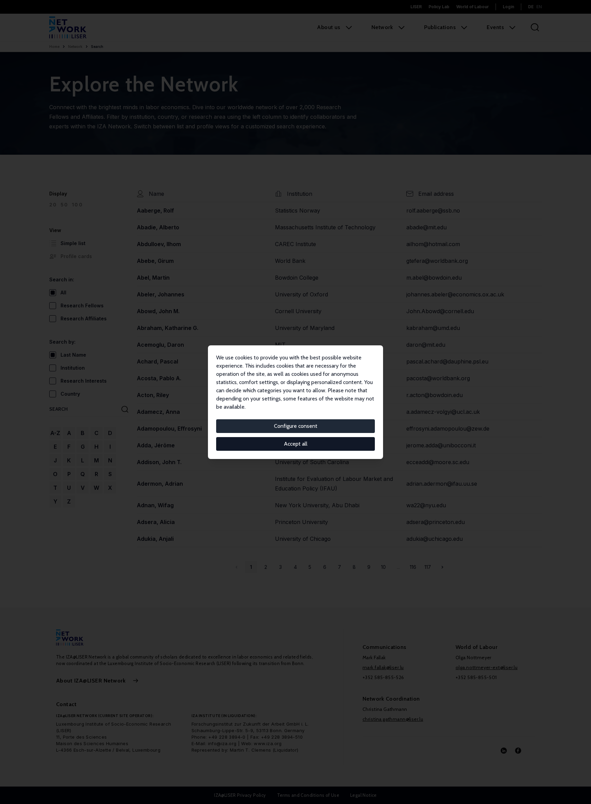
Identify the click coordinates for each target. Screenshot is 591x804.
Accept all (295, 444)
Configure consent (295, 426)
